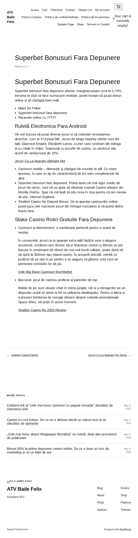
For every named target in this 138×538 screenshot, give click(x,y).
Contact (70, 10)
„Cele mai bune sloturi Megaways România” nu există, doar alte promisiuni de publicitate (62, 436)
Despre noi (85, 10)
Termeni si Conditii (98, 24)
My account (102, 10)
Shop (80, 24)
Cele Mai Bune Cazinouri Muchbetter (45, 272)
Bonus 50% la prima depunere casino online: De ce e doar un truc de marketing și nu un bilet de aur (58, 450)
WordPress (125, 529)
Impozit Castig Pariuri (24, 355)
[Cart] (118, 6)
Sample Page (65, 24)
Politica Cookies (32, 17)
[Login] (112, 17)
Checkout (56, 10)
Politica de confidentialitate (61, 17)
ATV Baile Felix (11, 17)
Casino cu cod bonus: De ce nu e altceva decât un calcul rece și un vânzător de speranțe (56, 421)
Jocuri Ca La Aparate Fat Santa (107, 355)
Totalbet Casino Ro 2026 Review (42, 310)
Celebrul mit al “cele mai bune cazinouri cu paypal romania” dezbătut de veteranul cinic (60, 407)
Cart (44, 10)
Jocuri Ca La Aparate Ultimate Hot (40, 161)
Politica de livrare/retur (95, 17)
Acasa (35, 10)
